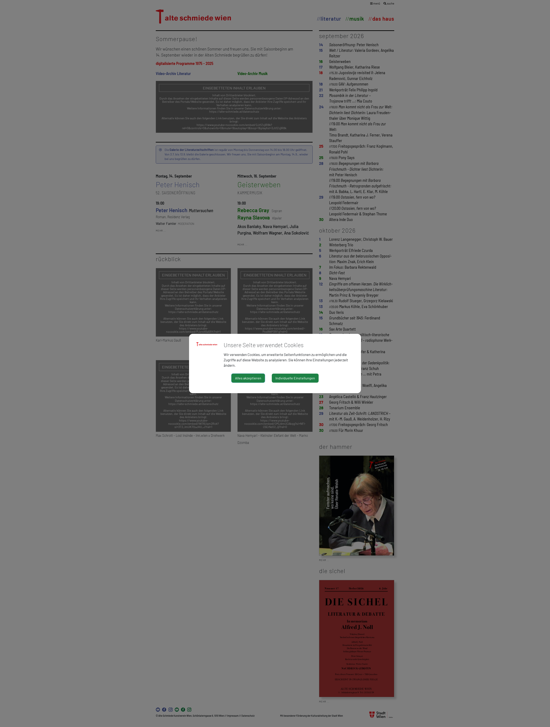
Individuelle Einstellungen (295, 378)
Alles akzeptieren (248, 378)
